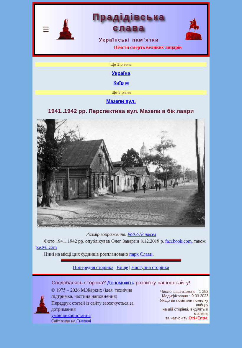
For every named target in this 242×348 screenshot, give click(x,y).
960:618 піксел (142, 234)
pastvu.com (46, 247)
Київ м (121, 83)
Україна (121, 73)
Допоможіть (120, 282)
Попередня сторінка (93, 267)
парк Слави (141, 254)
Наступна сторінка (150, 267)
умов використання (71, 315)
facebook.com (178, 241)
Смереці (83, 321)
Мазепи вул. (121, 101)
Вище (122, 267)
